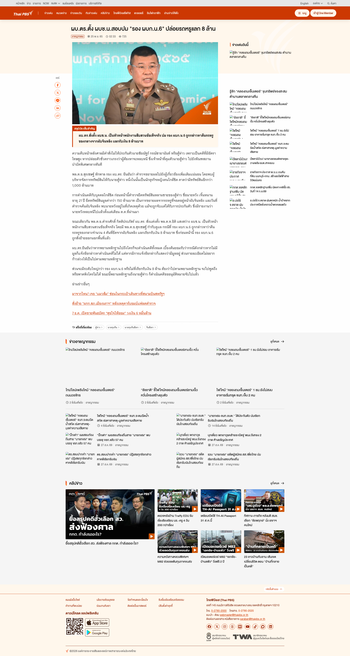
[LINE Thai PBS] (240, 627)
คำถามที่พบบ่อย (74, 605)
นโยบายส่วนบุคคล (105, 599)
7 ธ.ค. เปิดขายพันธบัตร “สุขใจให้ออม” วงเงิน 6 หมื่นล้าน (111, 313)
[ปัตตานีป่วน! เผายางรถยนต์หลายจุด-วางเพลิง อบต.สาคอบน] (239, 162)
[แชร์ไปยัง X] (58, 93)
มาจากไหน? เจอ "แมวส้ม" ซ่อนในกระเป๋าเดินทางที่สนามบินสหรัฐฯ (118, 294)
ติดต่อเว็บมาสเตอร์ (137, 605)
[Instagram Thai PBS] (225, 627)
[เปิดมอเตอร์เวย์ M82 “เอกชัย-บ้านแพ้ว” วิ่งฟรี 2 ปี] (221, 541)
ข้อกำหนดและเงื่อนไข (138, 599)
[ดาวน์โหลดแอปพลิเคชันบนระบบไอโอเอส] (97, 622)
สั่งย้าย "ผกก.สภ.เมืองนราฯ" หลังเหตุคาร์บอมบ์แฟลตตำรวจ (114, 303)
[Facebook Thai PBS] (209, 627)
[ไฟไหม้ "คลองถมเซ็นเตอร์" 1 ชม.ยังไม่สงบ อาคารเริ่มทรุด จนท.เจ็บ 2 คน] (239, 133)
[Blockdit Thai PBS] (263, 627)
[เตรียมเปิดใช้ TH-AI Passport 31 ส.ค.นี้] (221, 500)
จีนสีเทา (150, 327)
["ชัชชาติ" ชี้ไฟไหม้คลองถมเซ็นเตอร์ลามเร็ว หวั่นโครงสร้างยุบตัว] (239, 120)
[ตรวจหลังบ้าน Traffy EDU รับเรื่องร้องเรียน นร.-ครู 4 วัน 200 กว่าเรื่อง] (178, 500)
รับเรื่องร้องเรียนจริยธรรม (171, 599)
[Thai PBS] (24, 13)
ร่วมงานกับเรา (103, 605)
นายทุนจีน (112, 327)
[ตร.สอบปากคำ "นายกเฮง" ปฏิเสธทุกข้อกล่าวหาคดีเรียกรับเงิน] (80, 460)
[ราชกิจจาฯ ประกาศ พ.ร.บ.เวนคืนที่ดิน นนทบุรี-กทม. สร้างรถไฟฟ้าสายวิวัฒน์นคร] (239, 175)
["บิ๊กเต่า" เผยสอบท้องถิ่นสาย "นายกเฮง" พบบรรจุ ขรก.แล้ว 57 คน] (80, 441)
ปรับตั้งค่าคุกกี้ (166, 605)
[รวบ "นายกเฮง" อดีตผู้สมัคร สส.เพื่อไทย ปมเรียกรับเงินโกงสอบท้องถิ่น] (191, 460)
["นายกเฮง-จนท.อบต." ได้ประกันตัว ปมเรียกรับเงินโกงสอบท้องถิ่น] (191, 421)
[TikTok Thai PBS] (255, 627)
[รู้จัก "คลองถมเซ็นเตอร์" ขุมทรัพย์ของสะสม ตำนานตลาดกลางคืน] (262, 68)
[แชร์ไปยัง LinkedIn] (58, 108)
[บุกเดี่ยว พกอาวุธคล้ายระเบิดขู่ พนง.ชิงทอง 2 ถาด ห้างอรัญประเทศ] (191, 441)
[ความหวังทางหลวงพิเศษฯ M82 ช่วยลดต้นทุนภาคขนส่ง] (178, 541)
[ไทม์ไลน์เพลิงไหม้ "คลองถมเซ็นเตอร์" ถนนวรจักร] (239, 107)
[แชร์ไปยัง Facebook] (58, 85)
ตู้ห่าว (97, 327)
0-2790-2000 (219, 610)
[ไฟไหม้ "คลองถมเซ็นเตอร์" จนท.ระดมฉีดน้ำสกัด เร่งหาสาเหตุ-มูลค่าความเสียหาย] (239, 147)
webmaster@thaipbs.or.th (234, 615)
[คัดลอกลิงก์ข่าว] (58, 116)
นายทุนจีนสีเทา (132, 327)
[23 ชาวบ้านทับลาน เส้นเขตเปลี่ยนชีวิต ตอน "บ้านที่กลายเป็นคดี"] (264, 541)
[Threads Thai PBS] (232, 627)
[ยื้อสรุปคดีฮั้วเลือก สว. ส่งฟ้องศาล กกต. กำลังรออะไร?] (110, 514)
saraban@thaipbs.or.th (252, 619)
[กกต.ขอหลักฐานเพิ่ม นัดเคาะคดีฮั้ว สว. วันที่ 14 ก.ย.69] (239, 190)
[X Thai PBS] (217, 627)
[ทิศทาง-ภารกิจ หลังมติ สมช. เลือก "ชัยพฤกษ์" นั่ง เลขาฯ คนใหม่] (264, 500)
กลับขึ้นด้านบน (272, 589)
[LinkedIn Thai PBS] (270, 627)
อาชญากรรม (77, 36)
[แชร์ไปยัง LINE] (58, 100)
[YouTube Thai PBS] (247, 627)
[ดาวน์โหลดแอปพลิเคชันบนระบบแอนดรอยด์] (97, 632)
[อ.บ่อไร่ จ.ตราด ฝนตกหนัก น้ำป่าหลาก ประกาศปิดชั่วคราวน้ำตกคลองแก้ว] (239, 203)
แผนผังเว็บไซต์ (73, 599)
